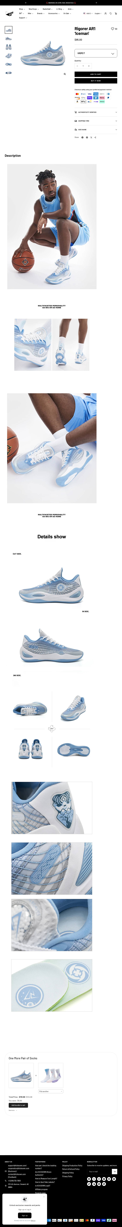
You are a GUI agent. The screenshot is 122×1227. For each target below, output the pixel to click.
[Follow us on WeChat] (94, 1184)
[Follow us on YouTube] (114, 1179)
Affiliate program (41, 1189)
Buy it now (96, 81)
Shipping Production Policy (72, 1165)
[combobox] (50, 1091)
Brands (40, 13)
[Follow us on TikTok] (89, 1184)
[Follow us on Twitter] (94, 1179)
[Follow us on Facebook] (89, 1179)
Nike (30, 13)
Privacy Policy (67, 1176)
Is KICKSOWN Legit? (42, 1186)
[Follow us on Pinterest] (109, 1179)
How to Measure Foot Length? (46, 1178)
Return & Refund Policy (70, 1169)
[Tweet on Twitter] (91, 137)
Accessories (53, 13)
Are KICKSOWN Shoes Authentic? (43, 1173)
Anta (70, 9)
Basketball (47, 9)
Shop (21, 9)
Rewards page (40, 1193)
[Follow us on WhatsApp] (104, 1184)
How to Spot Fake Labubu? (45, 1182)
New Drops (33, 9)
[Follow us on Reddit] (99, 1184)
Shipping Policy (68, 1173)
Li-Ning (59, 9)
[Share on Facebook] (82, 137)
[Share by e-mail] (95, 137)
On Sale (66, 13)
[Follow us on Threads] (99, 1179)
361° (20, 13)
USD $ (88, 13)
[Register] (114, 1171)
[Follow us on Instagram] (104, 1179)
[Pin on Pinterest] (87, 137)
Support (22, 18)
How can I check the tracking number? (45, 1166)
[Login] (105, 13)
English (97, 13)
